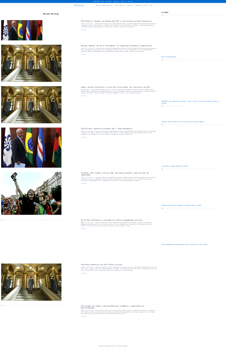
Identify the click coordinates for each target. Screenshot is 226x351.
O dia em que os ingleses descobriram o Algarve (175, 166)
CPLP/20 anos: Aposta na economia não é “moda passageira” (107, 129)
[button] (113, 5)
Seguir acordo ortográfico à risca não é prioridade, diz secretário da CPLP (115, 87)
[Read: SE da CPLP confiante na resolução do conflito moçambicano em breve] (31, 239)
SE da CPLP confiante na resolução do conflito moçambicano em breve (111, 220)
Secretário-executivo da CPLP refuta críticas (101, 264)
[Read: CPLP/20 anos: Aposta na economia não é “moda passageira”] (31, 147)
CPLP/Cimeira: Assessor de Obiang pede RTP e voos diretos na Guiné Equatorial (116, 21)
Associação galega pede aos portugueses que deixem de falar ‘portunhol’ (182, 205)
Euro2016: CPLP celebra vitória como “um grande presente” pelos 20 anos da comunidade (115, 174)
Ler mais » (84, 30)
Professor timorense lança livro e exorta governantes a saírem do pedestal (183, 121)
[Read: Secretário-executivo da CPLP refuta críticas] (31, 282)
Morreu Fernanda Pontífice (169, 56)
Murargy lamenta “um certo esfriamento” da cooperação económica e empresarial (116, 46)
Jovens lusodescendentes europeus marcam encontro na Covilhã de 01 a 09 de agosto (184, 244)
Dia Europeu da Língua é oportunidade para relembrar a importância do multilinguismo (112, 307)
